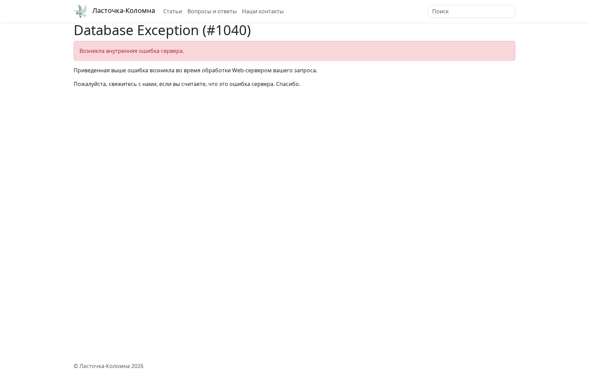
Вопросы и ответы (212, 11)
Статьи (172, 11)
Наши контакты (263, 11)
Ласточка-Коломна (123, 10)
